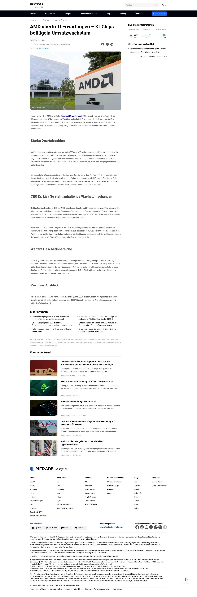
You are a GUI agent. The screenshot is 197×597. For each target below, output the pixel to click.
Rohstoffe (33, 489)
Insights (33, 20)
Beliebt (32, 482)
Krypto (59, 501)
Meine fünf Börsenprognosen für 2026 (78, 401)
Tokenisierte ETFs (36, 512)
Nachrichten (50, 13)
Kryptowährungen (36, 501)
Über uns (138, 13)
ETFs (32, 504)
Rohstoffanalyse (91, 504)
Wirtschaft (88, 486)
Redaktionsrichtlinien (159, 486)
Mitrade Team (44, 48)
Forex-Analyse (90, 501)
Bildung (123, 13)
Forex (32, 486)
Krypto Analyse (90, 497)
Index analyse (90, 493)
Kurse (109, 494)
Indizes (32, 497)
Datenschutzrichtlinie (54, 589)
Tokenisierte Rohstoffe (38, 516)
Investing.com (41, 44)
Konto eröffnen (159, 13)
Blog (108, 13)
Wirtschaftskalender (114, 482)
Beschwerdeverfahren (38, 589)
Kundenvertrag (116, 589)
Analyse (68, 13)
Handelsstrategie (113, 486)
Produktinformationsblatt (73, 589)
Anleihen (33, 508)
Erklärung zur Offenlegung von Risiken (96, 589)
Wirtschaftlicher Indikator (65, 508)
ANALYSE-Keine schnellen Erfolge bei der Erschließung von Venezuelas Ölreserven (88, 423)
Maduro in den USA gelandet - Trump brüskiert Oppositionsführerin (82, 443)
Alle (58, 482)
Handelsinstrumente (88, 13)
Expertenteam (157, 482)
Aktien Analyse (61, 20)
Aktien (32, 493)
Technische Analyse (63, 504)
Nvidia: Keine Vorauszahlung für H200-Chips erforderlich (87, 381)
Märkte (33, 13)
